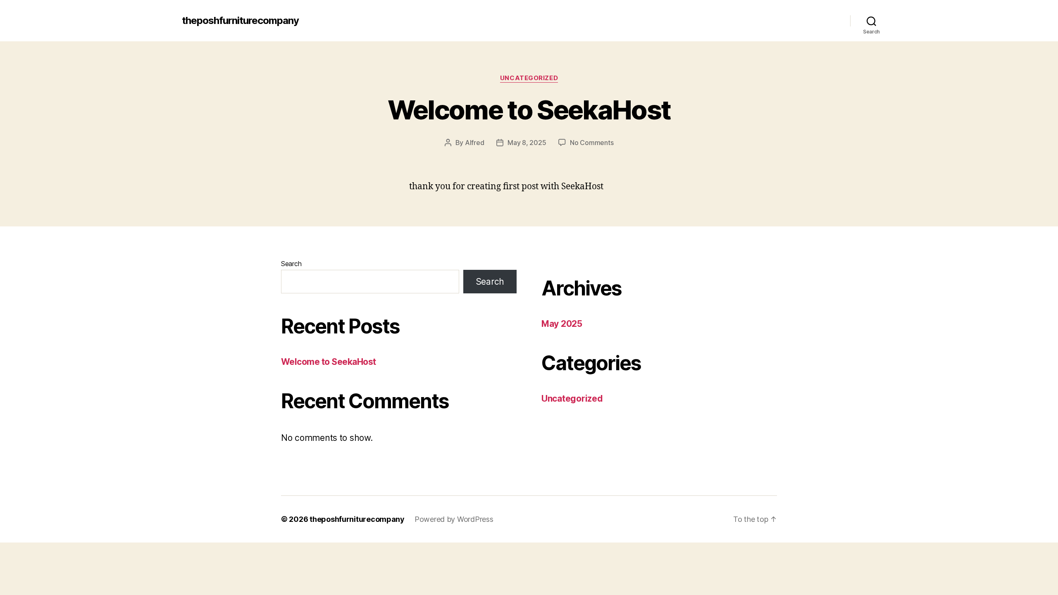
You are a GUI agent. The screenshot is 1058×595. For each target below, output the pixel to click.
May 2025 (561, 324)
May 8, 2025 (527, 142)
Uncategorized (529, 78)
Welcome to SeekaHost (529, 110)
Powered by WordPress (454, 519)
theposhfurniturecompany (240, 21)
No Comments (591, 142)
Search (291, 263)
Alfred (474, 142)
